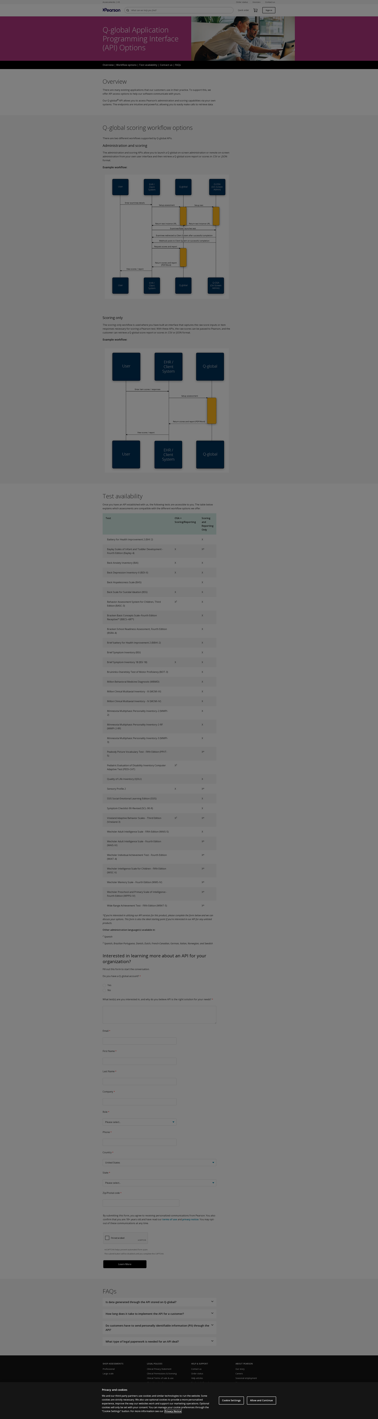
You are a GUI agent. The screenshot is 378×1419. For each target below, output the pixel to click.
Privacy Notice (173, 1411)
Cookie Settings (231, 1400)
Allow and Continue (261, 1400)
